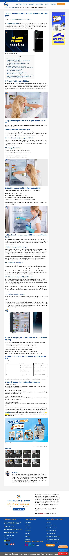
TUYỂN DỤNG (53, 4)
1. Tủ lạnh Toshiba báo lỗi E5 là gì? (13, 59)
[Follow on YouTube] (13, 544)
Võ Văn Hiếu (28, 19)
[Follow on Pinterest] (11, 544)
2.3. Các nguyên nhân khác (13, 64)
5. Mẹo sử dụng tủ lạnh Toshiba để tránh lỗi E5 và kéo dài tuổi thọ (20, 74)
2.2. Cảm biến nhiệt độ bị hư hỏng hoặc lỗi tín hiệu (18, 63)
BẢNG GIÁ (31, 4)
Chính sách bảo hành (51, 525)
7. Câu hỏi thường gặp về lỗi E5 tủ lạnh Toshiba (16, 77)
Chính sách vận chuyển (51, 527)
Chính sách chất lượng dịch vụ (53, 536)
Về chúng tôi (27, 539)
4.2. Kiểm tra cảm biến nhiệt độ (14, 70)
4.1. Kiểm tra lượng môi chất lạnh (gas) (15, 69)
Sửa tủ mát (27, 533)
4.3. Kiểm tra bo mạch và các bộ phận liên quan (17, 72)
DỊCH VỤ (25, 4)
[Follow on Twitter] (9, 544)
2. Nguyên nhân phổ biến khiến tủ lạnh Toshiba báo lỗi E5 (18, 60)
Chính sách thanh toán (51, 530)
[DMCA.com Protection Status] (7, 540)
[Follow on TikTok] (7, 544)
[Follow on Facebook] (5, 544)
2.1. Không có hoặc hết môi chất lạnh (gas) (16, 61)
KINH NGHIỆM (39, 4)
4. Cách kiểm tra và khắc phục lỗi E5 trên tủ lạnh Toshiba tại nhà (19, 67)
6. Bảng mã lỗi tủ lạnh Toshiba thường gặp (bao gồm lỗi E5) (18, 76)
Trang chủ (6, 7)
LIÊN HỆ (46, 4)
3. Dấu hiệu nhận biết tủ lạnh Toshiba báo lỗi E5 (16, 66)
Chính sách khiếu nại (50, 533)
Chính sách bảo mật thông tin (53, 539)
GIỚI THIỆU (19, 4)
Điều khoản (48, 522)
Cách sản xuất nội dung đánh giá (53, 542)
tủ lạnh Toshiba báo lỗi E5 (13, 23)
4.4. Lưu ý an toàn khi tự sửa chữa (14, 73)
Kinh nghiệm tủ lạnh (13, 7)
